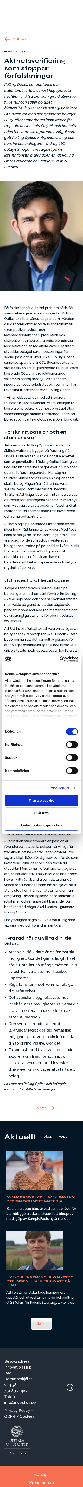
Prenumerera (41, 1482)
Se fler (41, 1323)
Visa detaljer (60, 787)
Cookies (27, 1416)
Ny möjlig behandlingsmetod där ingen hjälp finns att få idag (40, 1281)
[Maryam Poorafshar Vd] (34, 1170)
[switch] (72, 744)
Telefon (11, 1396)
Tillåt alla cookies (41, 800)
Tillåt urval (41, 813)
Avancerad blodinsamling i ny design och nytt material (40, 1199)
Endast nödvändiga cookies (41, 825)
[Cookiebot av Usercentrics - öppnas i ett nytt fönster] (59, 659)
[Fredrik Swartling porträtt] (34, 1250)
